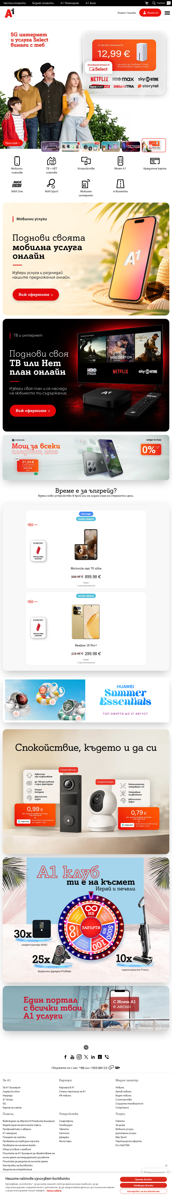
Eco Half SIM (122, 1145)
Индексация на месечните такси (22, 1124)
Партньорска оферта (129, 1141)
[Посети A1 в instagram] (79, 1056)
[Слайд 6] (156, 146)
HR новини (65, 1095)
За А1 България (11, 1087)
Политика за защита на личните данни (25, 1161)
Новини (120, 1087)
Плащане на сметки (14, 1137)
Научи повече (54, 1190)
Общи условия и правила (17, 1149)
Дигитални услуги (126, 1133)
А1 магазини (10, 1133)
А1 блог (91, 3)
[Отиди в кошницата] (146, 3)
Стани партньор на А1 (72, 1091)
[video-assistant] (117, 1067)
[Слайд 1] (53, 145)
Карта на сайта (12, 1107)
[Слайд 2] (76, 146)
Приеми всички (143, 1179)
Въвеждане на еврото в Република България (29, 1120)
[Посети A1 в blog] (99, 1056)
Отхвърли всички (143, 1185)
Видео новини (123, 1095)
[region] (86, 84)
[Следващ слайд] (168, 84)
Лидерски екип (11, 1091)
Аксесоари (65, 1141)
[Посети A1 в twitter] (86, 1056)
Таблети (64, 1128)
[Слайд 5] (136, 146)
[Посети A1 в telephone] (106, 1056)
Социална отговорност (129, 1103)
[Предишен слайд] (4, 84)
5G (4, 1103)
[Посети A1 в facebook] (65, 1056)
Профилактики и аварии (17, 1128)
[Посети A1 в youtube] (72, 1056)
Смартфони (66, 1120)
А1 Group (8, 1099)
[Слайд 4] (116, 146)
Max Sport (121, 1137)
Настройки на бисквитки (18, 1165)
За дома (120, 1124)
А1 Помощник (69, 3)
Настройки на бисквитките (143, 1191)
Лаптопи (64, 1133)
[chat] (111, 1067)
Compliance (122, 1107)
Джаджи (64, 1137)
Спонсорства (124, 1099)
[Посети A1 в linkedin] (93, 1056)
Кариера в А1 (67, 1087)
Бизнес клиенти (43, 3)
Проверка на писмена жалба (19, 1145)
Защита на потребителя (17, 1169)
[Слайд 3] (96, 146)
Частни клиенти (14, 3)
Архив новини (123, 1091)
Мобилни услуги (124, 1128)
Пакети (120, 1120)
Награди (8, 1095)
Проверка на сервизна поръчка (21, 1141)
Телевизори (65, 1124)
